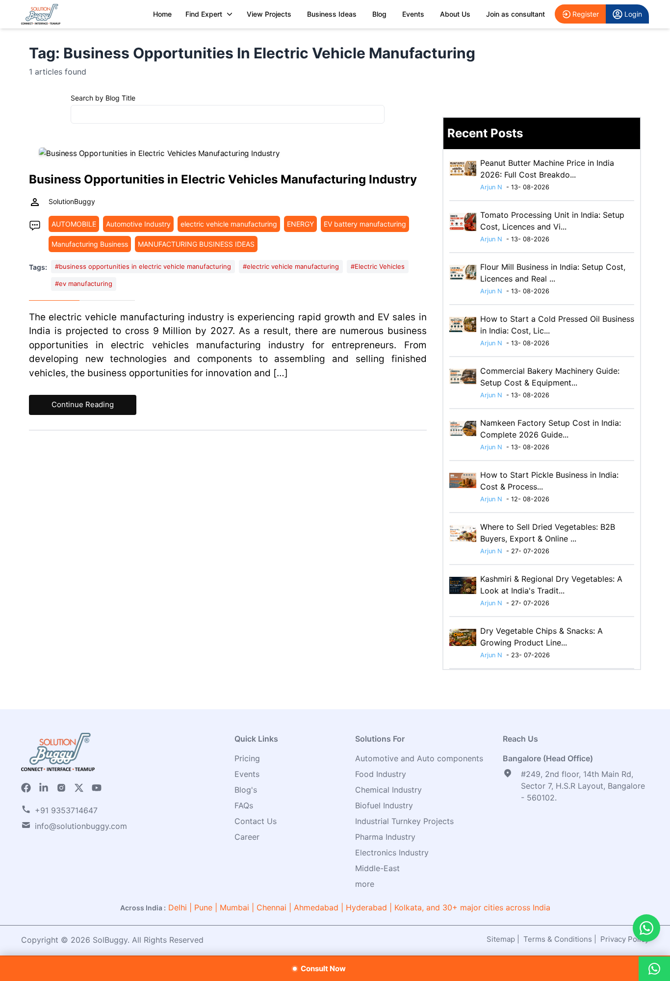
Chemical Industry (388, 790)
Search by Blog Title (103, 98)
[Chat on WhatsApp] (646, 928)
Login (633, 14)
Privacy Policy (624, 939)
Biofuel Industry (384, 805)
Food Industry (380, 774)
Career (246, 837)
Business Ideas (332, 14)
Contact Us (255, 821)
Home (162, 14)
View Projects (269, 14)
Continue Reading (83, 404)
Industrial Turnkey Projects (404, 821)
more (364, 884)
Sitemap (501, 939)
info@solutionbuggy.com (81, 826)
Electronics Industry (392, 852)
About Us (455, 14)
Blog (379, 14)
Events (413, 14)
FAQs (243, 805)
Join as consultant (515, 14)
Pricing (247, 758)
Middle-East (377, 868)
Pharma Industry (385, 837)
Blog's (245, 790)
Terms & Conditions (557, 939)
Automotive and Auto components (419, 758)
